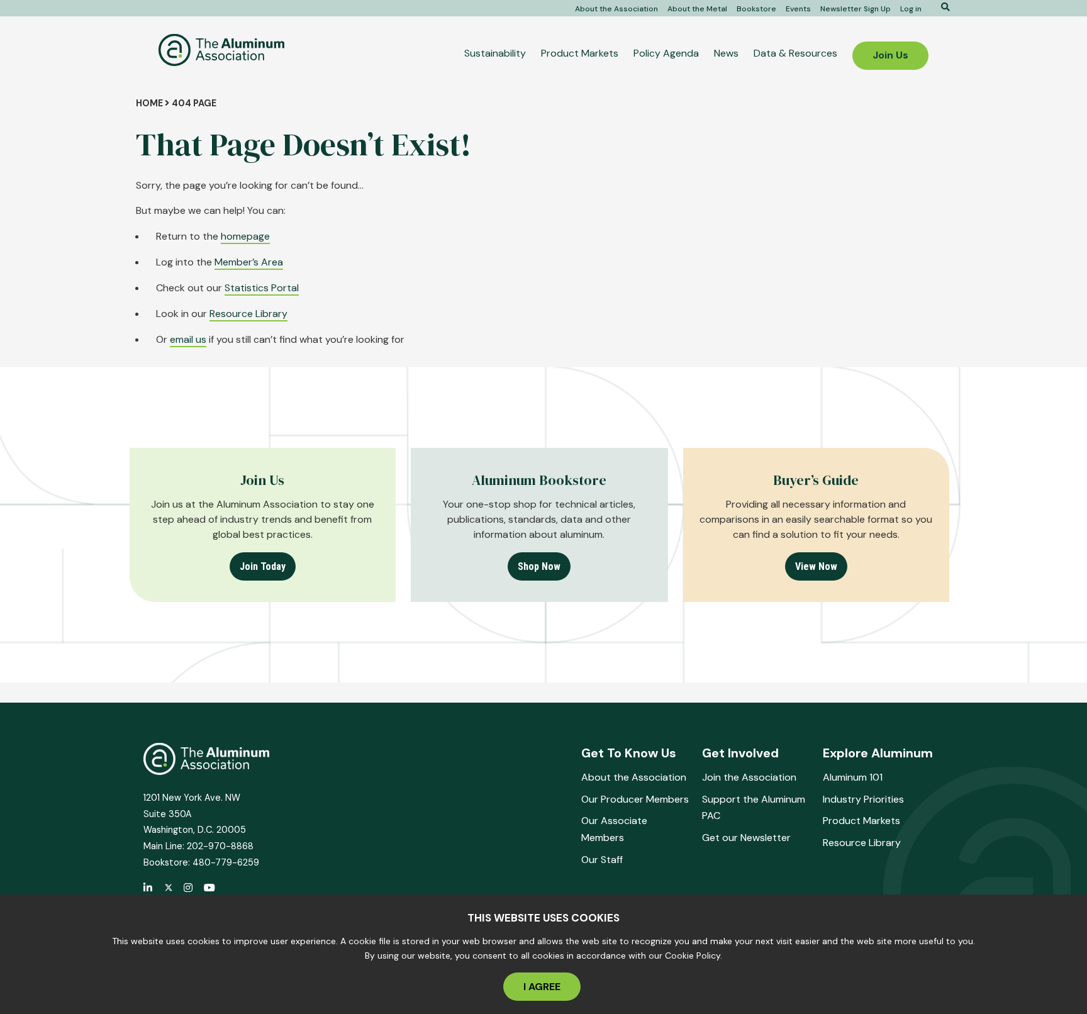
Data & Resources (795, 53)
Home (149, 103)
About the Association (616, 9)
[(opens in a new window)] (169, 888)
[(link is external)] (148, 889)
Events (798, 9)
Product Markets (579, 53)
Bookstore (756, 9)
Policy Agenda (666, 53)
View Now (816, 566)
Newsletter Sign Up (855, 9)
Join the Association (749, 777)
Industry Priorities (863, 799)
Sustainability (495, 53)
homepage (245, 236)
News (726, 53)
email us (188, 339)
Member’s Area (249, 262)
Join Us (890, 55)
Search (941, 7)
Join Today (263, 566)
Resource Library (248, 313)
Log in (911, 9)
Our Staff (602, 859)
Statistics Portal (262, 287)
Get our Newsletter (746, 837)
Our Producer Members (635, 799)
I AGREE (541, 986)
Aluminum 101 (853, 777)
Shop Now (539, 566)
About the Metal (697, 9)
